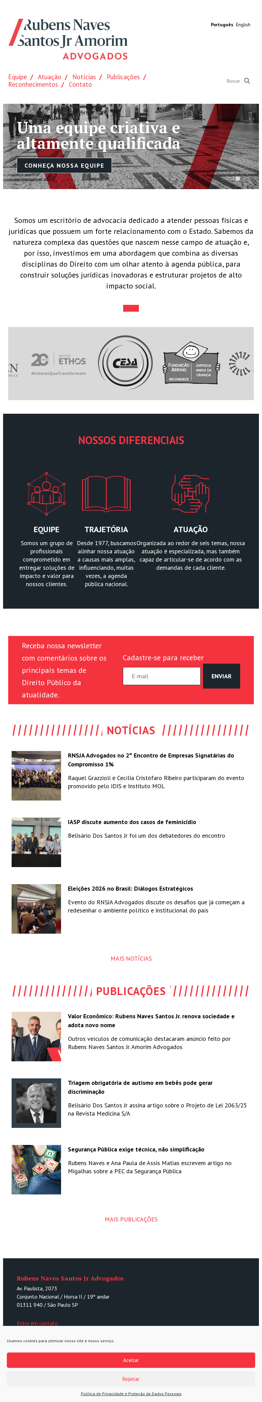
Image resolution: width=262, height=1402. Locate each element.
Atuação (49, 76)
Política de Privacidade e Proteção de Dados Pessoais (131, 1393)
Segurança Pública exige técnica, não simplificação (136, 1149)
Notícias (84, 76)
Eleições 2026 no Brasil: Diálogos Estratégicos (130, 888)
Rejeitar (131, 1379)
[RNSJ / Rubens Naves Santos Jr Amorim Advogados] (68, 39)
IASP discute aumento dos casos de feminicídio (132, 822)
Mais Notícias (131, 958)
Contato (80, 84)
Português (222, 25)
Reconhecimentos (33, 84)
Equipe (17, 76)
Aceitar (131, 1360)
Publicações (123, 76)
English (243, 25)
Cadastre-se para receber (163, 657)
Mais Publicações (131, 1219)
